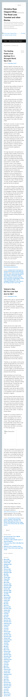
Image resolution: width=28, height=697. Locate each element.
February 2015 (7, 669)
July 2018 (6, 613)
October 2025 (7, 562)
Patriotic (6, 522)
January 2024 (7, 577)
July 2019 (6, 602)
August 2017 (7, 625)
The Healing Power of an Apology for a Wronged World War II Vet (10, 56)
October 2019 (7, 599)
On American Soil (16, 277)
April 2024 (6, 575)
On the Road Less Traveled (14, 518)
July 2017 (6, 626)
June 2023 (6, 580)
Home (5, 41)
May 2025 (6, 566)
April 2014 (6, 679)
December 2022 (7, 584)
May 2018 (6, 617)
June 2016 (6, 644)
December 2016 (7, 635)
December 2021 (7, 587)
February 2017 (7, 631)
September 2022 (8, 585)
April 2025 (6, 567)
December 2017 (7, 620)
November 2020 (7, 592)
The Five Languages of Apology (12, 280)
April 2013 (6, 690)
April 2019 (6, 605)
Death (9, 274)
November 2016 (7, 636)
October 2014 (7, 672)
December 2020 (7, 590)
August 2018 (7, 612)
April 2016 (6, 648)
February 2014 (7, 682)
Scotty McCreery (12, 522)
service (17, 522)
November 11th (17, 521)
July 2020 (6, 594)
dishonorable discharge (17, 274)
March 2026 (6, 559)
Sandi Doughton (16, 278)
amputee (10, 519)
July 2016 (6, 643)
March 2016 (6, 649)
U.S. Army (16, 281)
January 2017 (7, 633)
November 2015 (7, 656)
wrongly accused (10, 282)
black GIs (6, 274)
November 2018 (7, 608)
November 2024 (7, 571)
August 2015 (7, 661)
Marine (5, 521)
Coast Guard (15, 519)
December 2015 (7, 654)
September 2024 (8, 572)
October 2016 (7, 638)
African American (16, 273)
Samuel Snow (10, 278)
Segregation (9, 280)
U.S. (5, 523)
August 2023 (7, 579)
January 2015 (7, 671)
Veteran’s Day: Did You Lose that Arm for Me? (11, 291)
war (18, 523)
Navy (12, 521)
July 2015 (6, 663)
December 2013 (7, 684)
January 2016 (7, 653)
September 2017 (8, 623)
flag (19, 519)
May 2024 (6, 574)
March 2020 (6, 595)
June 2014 (6, 677)
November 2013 (7, 686)
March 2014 (6, 681)
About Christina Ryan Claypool (15, 41)
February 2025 (7, 569)
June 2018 (6, 615)
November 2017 (7, 621)
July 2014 (6, 676)
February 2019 (7, 607)
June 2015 (6, 664)
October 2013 (7, 687)
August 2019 (7, 600)
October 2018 (7, 610)
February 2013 (7, 694)
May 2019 (6, 603)
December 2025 (7, 561)
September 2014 (8, 674)
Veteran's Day (14, 523)
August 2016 (7, 641)
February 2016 (7, 651)
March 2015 (6, 667)
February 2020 (7, 597)
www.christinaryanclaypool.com (11, 511)
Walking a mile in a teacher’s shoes (12, 546)
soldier (14, 280)
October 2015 (7, 658)
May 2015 (6, 666)
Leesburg (10, 277)
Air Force (6, 519)
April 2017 (6, 630)
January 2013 (7, 695)
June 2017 (6, 628)
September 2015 (8, 659)
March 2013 (6, 692)
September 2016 (8, 640)
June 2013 (6, 689)
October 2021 (7, 589)
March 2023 (6, 582)
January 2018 (7, 618)
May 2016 (6, 646)
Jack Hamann (14, 275)
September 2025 (8, 564)
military (9, 521)
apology (22, 273)
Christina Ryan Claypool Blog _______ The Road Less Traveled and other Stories (14, 14)
